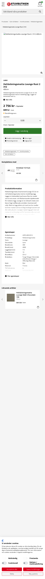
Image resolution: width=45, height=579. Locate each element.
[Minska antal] (5, 120)
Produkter (5, 21)
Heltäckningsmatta (36, 21)
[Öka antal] (40, 120)
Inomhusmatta (24, 21)
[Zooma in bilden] (40, 71)
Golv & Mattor (14, 21)
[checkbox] (4, 558)
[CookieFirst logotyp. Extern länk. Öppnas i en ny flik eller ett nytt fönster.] (3, 541)
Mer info (9, 100)
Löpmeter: (6, 117)
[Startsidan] (17, 4)
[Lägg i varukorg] (36, 180)
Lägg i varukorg (22, 131)
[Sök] (40, 11)
